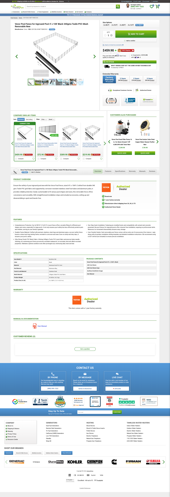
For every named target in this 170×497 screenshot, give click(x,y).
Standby (48, 438)
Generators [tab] (9, 453)
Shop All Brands (67, 453)
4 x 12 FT (131, 25)
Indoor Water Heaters (133, 426)
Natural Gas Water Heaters (135, 433)
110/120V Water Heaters (134, 438)
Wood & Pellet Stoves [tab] (22, 453)
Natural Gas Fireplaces (93, 438)
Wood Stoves (90, 426)
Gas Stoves (90, 433)
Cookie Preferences (85, 488)
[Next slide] (105, 143)
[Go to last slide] (13, 143)
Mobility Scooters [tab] (36, 453)
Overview (98, 171)
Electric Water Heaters (134, 431)
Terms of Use (12, 437)
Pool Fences (14, 17)
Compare (21, 159)
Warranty (132, 171)
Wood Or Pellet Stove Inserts (95, 428)
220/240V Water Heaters (134, 441)
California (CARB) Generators (55, 433)
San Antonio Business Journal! (93, 15)
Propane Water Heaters (134, 436)
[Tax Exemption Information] (122, 44)
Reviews (152, 171)
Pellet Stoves (90, 431)
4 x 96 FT (106, 25)
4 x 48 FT (123, 25)
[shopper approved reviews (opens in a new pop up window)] (111, 100)
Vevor (20, 17)
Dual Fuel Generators (52, 426)
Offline (117, 389)
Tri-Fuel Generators (52, 431)
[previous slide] (17, 56)
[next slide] (94, 56)
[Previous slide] (7, 462)
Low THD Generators (52, 436)
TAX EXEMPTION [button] (127, 1)
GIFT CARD (138, 1)
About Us (10, 426)
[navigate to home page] (17, 6)
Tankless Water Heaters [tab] (52, 453)
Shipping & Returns (13, 428)
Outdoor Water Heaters (134, 428)
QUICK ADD (121, 153)
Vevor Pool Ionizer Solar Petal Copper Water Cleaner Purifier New (145, 142)
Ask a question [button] (85, 349)
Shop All (48, 441)
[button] (129, 40)
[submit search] (118, 6)
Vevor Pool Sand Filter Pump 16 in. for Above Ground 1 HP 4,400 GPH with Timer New (122, 142)
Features (108, 171)
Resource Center (13, 439)
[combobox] (70, 6)
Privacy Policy (12, 434)
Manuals (142, 171)
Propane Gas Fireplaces (93, 441)
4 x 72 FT (114, 25)
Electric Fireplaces (92, 436)
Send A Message (85, 389)
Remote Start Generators (53, 428)
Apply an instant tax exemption (113, 45)
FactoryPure (90, 471)
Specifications (120, 171)
